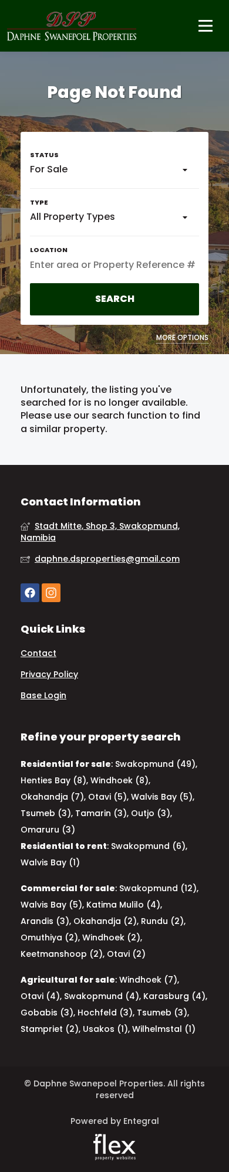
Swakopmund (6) (148, 846)
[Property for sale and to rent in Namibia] (71, 26)
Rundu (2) (162, 921)
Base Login (43, 695)
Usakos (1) (105, 1029)
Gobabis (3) (47, 1012)
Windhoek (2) (111, 937)
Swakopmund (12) (158, 888)
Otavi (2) (126, 954)
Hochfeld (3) (105, 1012)
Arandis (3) (45, 921)
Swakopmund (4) (101, 996)
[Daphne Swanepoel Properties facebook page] (30, 593)
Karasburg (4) (174, 996)
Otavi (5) (107, 797)
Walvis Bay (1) (50, 862)
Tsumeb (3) (46, 813)
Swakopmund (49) (155, 764)
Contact (38, 653)
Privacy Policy (49, 674)
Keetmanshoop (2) (62, 954)
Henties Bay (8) (53, 780)
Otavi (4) (40, 996)
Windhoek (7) (148, 980)
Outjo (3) (150, 813)
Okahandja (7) (52, 797)
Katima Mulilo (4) (123, 905)
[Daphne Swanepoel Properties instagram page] (51, 593)
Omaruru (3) (48, 829)
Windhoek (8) (119, 780)
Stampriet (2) (50, 1029)
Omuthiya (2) (49, 937)
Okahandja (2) (105, 921)
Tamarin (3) (101, 813)
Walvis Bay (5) (162, 797)
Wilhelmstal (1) (164, 1029)
